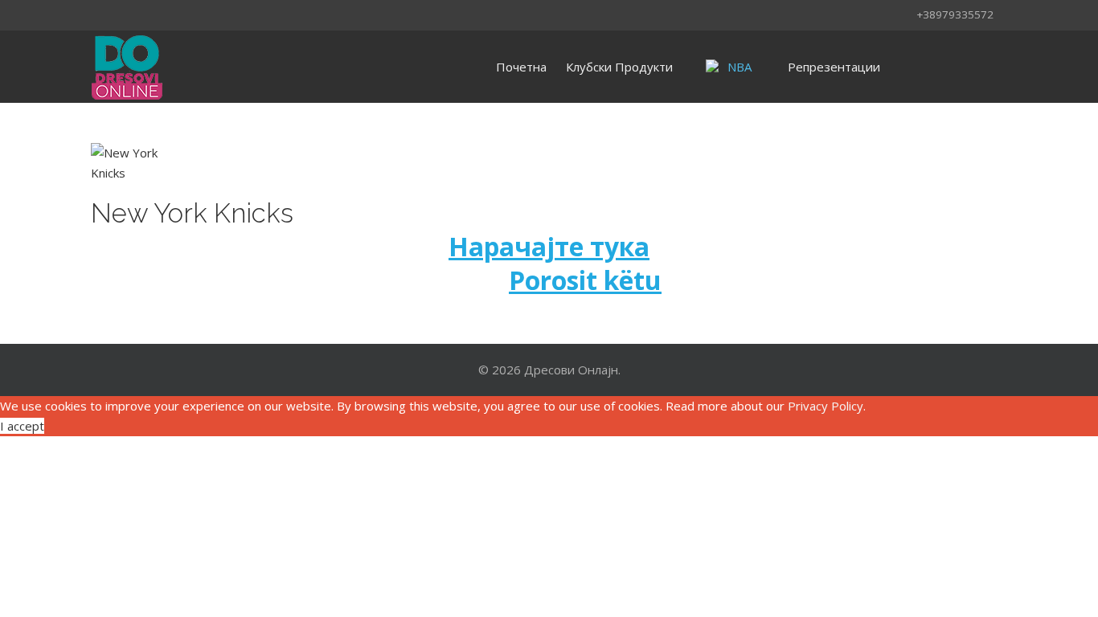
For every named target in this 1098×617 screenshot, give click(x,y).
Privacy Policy (825, 406)
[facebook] (101, 14)
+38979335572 (955, 14)
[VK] (143, 14)
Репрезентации (834, 67)
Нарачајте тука (549, 246)
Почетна (521, 67)
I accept (22, 426)
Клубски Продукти (619, 67)
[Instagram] (122, 14)
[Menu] (916, 67)
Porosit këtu (585, 280)
